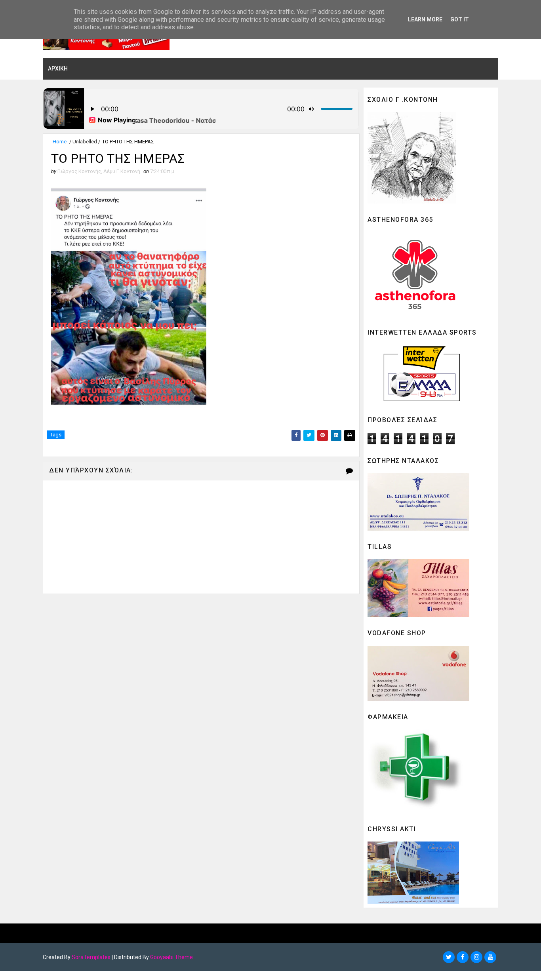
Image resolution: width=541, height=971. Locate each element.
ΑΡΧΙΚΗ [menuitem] (58, 68)
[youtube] (490, 957)
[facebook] (463, 957)
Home (60, 142)
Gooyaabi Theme (171, 957)
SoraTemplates (91, 957)
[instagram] (476, 957)
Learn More (425, 19)
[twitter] (449, 957)
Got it (459, 19)
